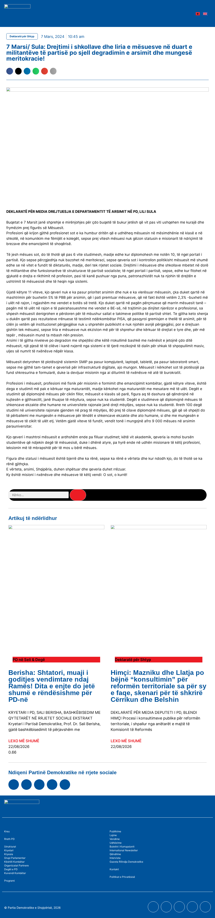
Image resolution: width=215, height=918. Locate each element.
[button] (182, 13)
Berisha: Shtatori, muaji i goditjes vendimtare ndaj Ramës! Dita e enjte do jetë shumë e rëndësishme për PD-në (51, 686)
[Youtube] (26, 784)
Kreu (7, 831)
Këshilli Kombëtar (14, 861)
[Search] (78, 495)
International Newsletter (124, 850)
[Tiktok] (65, 784)
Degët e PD (11, 869)
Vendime (115, 839)
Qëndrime (115, 854)
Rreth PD (9, 839)
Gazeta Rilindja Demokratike (126, 861)
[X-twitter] (52, 784)
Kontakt (114, 869)
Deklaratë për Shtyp (22, 36)
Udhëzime (116, 842)
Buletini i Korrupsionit (122, 846)
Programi (9, 880)
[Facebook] (13, 784)
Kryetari (8, 850)
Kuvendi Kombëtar (15, 873)
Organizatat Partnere (16, 865)
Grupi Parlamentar (14, 857)
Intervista (115, 857)
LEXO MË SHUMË (23, 741)
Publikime (115, 831)
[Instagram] (39, 784)
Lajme (113, 835)
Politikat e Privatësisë (122, 876)
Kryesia (8, 854)
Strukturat (10, 846)
